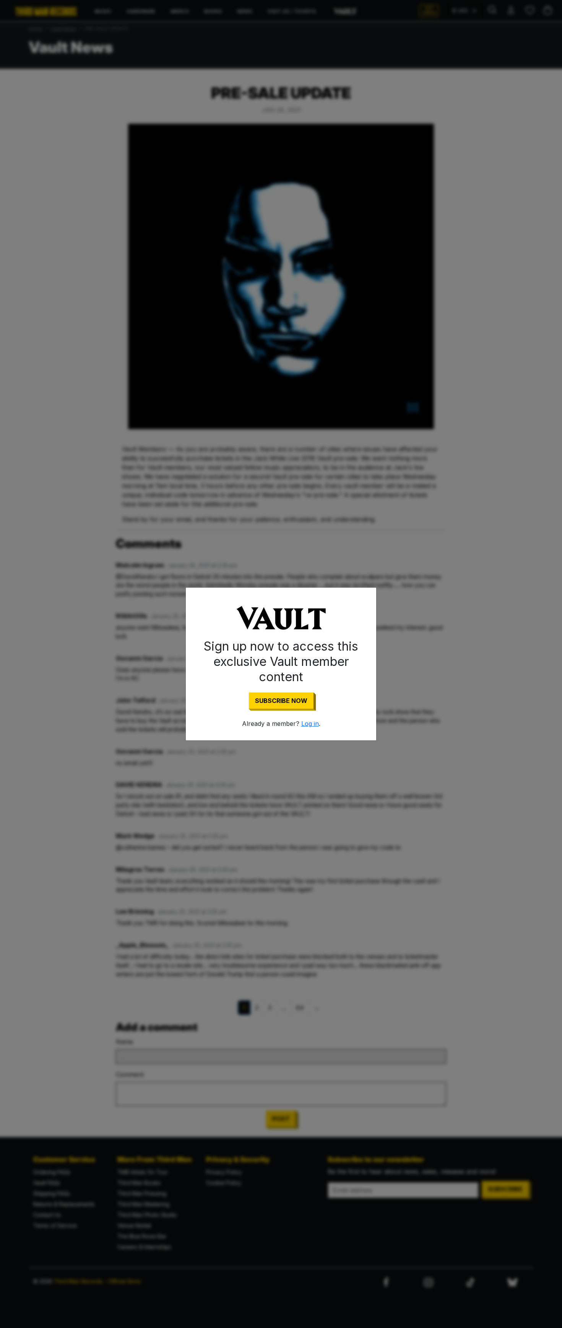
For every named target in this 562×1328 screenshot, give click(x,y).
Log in (310, 723)
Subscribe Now (281, 700)
